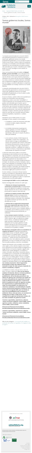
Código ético (27, 449)
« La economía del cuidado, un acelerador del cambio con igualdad (16, 322)
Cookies (28, 443)
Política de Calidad (26, 448)
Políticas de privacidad (25, 445)
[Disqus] (16, 350)
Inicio (3, 11)
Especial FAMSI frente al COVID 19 (15, 11)
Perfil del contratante (25, 446)
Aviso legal (27, 444)
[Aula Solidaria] (16, 425)
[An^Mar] (16, 418)
